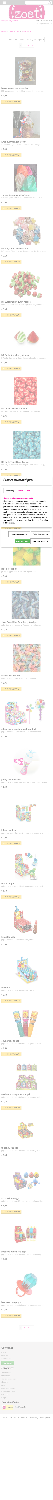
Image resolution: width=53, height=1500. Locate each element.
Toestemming (9, 490)
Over (28, 490)
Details (20, 490)
